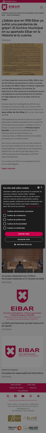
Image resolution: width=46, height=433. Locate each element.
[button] (23, 244)
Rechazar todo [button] (24, 239)
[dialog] (23, 217)
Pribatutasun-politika (33, 206)
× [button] (41, 187)
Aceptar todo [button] (23, 234)
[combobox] (38, 187)
